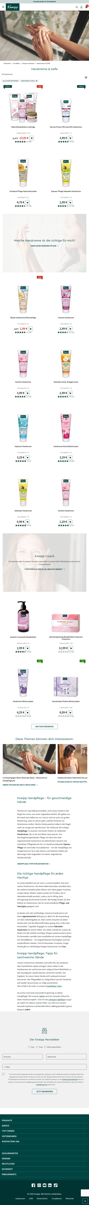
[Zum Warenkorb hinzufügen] (31, 138)
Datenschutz (42, 1198)
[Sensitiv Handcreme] (23, 360)
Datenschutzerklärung (70, 1079)
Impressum (20, 1198)
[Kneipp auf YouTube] (45, 1185)
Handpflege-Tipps (54, 986)
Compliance (57, 1198)
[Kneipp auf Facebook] (34, 1185)
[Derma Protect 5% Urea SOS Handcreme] (66, 104)
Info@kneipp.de (41, 1085)
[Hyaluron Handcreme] (23, 424)
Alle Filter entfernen (11, 81)
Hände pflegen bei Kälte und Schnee (19, 785)
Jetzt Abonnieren (44, 1091)
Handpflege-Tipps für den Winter (33, 864)
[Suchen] (76, 6)
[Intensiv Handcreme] (66, 295)
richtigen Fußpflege (56, 999)
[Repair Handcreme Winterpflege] (23, 295)
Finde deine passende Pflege (43, 246)
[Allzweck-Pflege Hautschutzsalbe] (23, 169)
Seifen (42, 996)
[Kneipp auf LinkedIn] (50, 1185)
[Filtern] (85, 77)
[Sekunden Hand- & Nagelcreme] (66, 360)
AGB (31, 1198)
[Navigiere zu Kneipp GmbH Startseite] (12, 7)
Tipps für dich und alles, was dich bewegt (43, 569)
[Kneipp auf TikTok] (55, 1185)
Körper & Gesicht (28, 63)
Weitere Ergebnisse (44, 726)
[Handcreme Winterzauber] (23, 679)
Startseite (7, 63)
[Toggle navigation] (3, 7)
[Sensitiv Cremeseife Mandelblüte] (23, 615)
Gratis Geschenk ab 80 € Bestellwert (44, 2)
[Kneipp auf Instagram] (39, 1185)
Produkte (16, 63)
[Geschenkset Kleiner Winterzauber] (66, 679)
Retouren (70, 1198)
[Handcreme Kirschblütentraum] (66, 424)
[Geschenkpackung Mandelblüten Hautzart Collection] (66, 615)
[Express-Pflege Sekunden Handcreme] (66, 169)
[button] (81, 6)
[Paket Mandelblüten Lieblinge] (23, 104)
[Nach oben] (85, 1201)
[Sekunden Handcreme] (23, 488)
